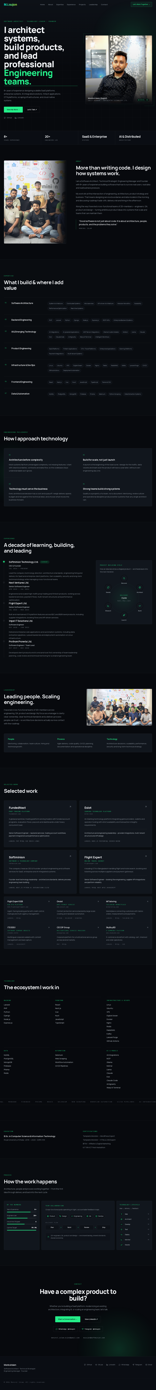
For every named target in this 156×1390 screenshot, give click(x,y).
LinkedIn (21, 118)
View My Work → (13, 110)
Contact (104, 4)
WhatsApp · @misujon (66, 1329)
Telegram (138, 1365)
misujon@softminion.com (94, 1338)
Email (150, 1365)
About (50, 4)
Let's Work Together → (141, 4)
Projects (82, 4)
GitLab (100, 1365)
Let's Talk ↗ (32, 110)
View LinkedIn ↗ (91, 1319)
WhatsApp (125, 1365)
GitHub (9, 118)
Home (42, 4)
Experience (71, 4)
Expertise (60, 4)
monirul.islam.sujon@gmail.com (65, 1338)
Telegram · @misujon (92, 1329)
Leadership (93, 4)
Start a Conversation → (67, 1319)
